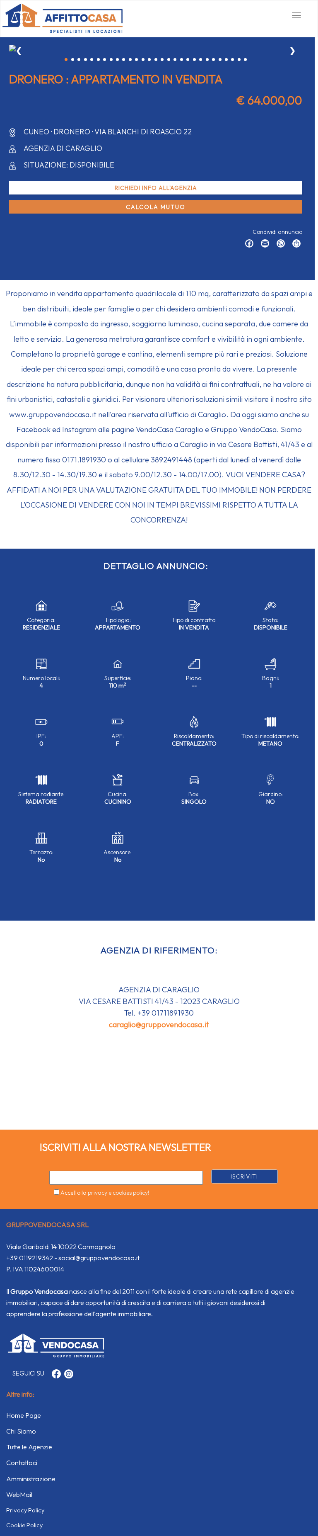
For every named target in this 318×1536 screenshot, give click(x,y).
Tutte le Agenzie (29, 1447)
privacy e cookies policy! (118, 1192)
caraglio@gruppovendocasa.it (159, 1024)
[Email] (263, 244)
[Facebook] (247, 244)
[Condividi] (294, 244)
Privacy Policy (25, 1510)
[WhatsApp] (279, 244)
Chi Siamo (21, 1431)
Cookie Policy (24, 1525)
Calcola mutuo (156, 207)
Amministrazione (30, 1479)
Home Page (23, 1415)
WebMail (19, 1494)
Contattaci (21, 1462)
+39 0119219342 (29, 1258)
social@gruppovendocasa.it (99, 1258)
